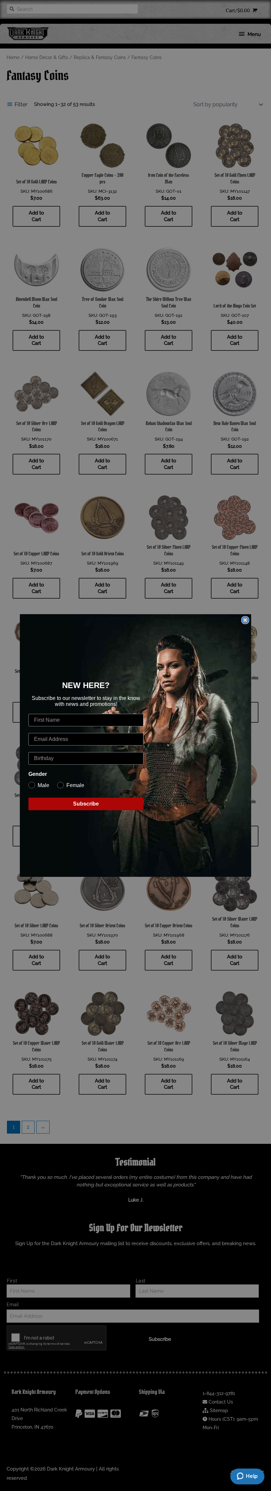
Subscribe (86, 804)
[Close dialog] (245, 620)
